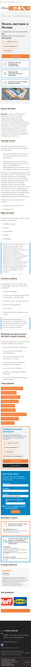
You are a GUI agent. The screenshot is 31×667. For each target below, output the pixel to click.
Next (28, 579)
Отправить (15, 511)
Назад (4, 610)
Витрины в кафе (8, 422)
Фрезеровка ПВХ (8, 405)
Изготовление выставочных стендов (14, 414)
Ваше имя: (6, 483)
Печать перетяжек (8, 410)
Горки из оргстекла (9, 392)
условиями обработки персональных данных (15, 507)
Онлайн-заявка (15, 56)
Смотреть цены (15, 461)
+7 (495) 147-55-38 (11, 41)
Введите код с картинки (15, 500)
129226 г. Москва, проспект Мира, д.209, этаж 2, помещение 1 (16, 636)
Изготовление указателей (10, 397)
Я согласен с (15, 507)
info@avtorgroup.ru (11, 46)
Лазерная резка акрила (10, 418)
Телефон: (6, 488)
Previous (3, 579)
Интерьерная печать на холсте (12, 388)
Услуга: (5, 494)
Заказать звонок (15, 465)
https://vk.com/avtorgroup (14, 456)
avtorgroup (8, 50)
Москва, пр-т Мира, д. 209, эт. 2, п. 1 (13, 2)
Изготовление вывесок (10, 401)
